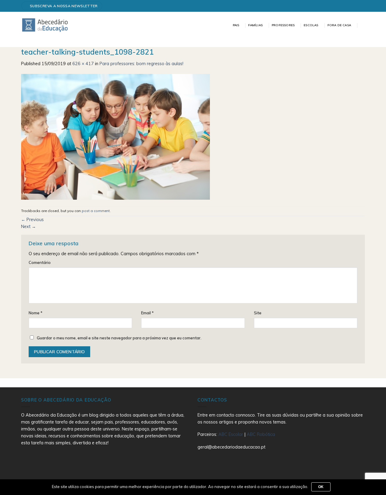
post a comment (96, 210)
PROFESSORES (283, 25)
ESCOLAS (311, 25)
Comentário (40, 262)
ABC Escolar (231, 434)
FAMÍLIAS (255, 25)
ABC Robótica (261, 434)
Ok (321, 487)
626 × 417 (83, 63)
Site (257, 312)
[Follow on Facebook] (360, 5)
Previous (32, 219)
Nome (36, 312)
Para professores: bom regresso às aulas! (141, 63)
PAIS (236, 25)
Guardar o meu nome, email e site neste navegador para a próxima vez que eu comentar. (119, 337)
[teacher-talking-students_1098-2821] (115, 136)
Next (28, 226)
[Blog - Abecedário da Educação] (45, 24)
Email (147, 312)
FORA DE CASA (339, 25)
